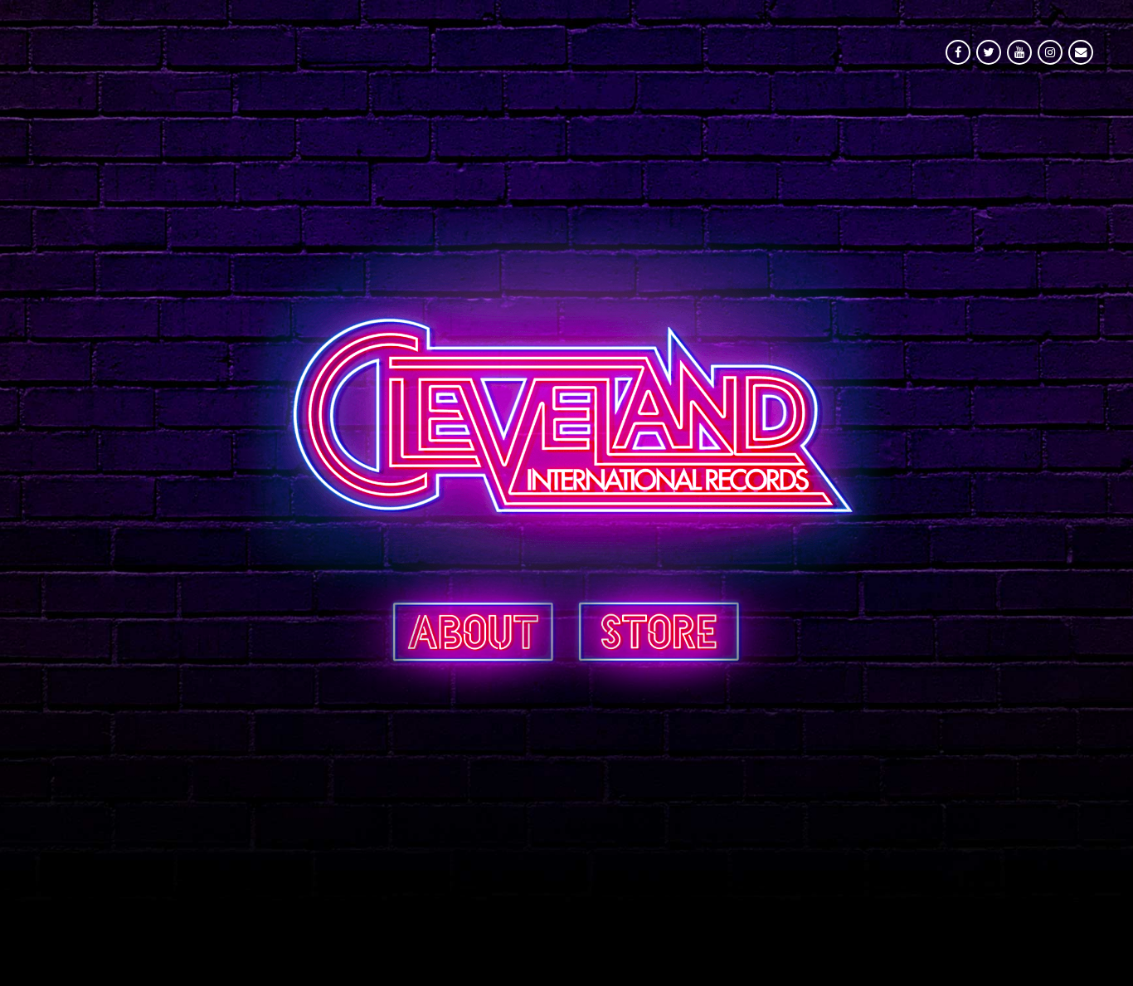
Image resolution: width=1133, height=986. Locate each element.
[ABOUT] (473, 630)
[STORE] (659, 630)
